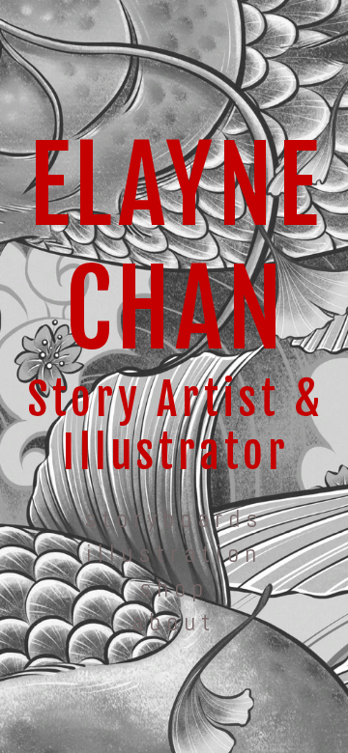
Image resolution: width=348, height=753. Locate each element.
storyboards (173, 519)
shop (174, 588)
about (173, 622)
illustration (174, 554)
